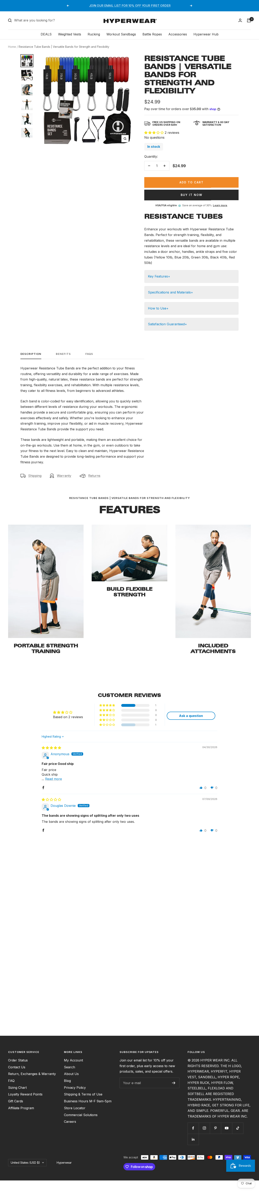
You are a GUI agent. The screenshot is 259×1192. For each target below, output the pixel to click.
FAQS (89, 353)
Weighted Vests (69, 34)
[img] (51, 748)
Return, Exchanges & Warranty (32, 1074)
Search (69, 1067)
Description (30, 353)
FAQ (11, 1081)
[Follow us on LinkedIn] (193, 1139)
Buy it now (191, 195)
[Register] (173, 1082)
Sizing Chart (17, 1088)
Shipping (34, 476)
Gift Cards (15, 1101)
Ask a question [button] (191, 716)
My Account (73, 1060)
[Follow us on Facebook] (193, 1128)
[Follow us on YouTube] (226, 1128)
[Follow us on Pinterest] (215, 1128)
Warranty (64, 476)
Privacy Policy (75, 1088)
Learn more (220, 205)
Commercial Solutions (81, 1115)
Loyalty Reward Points (25, 1094)
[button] (154, 133)
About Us (71, 1074)
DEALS (46, 34)
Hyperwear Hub (206, 34)
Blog (67, 1081)
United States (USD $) (25, 1162)
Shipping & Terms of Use (83, 1094)
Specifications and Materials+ (170, 292)
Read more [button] (53, 779)
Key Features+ (159, 276)
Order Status (18, 1060)
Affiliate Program (21, 1108)
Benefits (63, 353)
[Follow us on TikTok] (237, 1128)
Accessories (177, 34)
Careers (70, 1122)
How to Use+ (158, 308)
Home (12, 46)
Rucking (94, 34)
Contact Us (16, 1067)
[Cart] (249, 20)
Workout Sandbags (121, 34)
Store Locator (74, 1108)
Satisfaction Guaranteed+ (167, 324)
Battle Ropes (152, 34)
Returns (94, 476)
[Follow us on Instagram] (204, 1128)
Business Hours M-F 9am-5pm (87, 1101)
